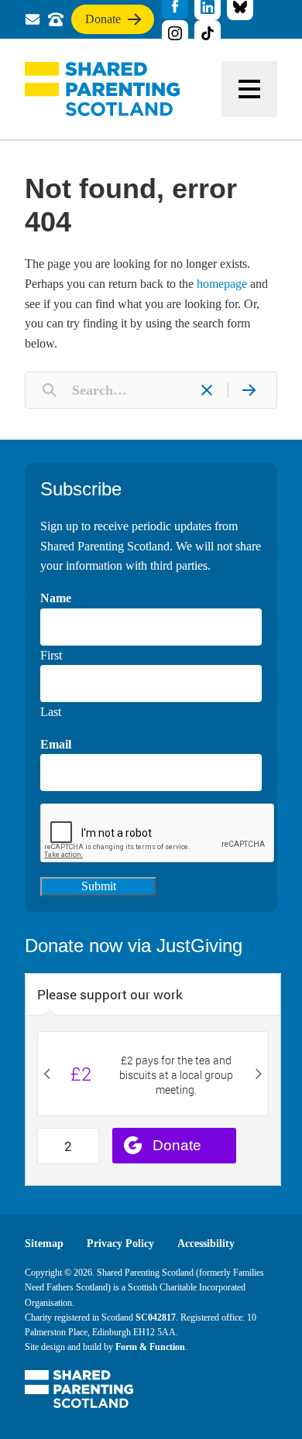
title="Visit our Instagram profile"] (175, 33)
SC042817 (156, 1317)
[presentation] (158, 833)
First (51, 655)
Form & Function (150, 1346)
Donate (102, 23)
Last (50, 711)
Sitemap (44, 1243)
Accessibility (206, 1243)
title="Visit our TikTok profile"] (207, 33)
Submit (98, 886)
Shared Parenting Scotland (102, 89)
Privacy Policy (120, 1243)
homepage (222, 283)
